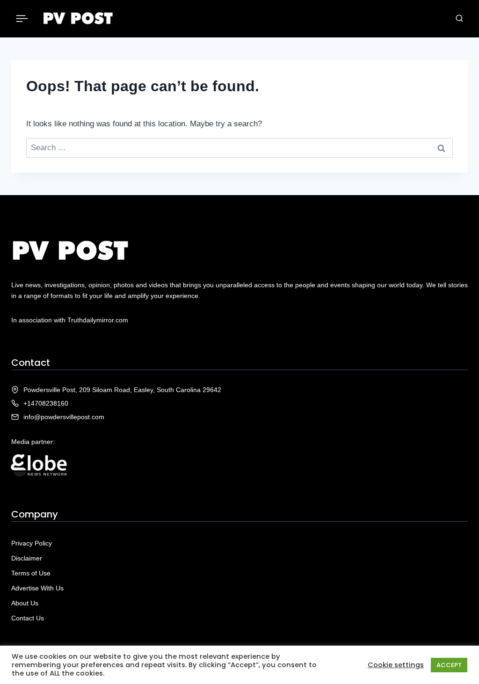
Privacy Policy (31, 543)
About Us (24, 603)
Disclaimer (26, 558)
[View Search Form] (459, 18)
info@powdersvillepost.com (63, 417)
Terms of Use (31, 573)
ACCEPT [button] (449, 665)
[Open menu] (22, 18)
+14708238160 (45, 403)
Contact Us (27, 618)
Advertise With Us (37, 588)
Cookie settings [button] (396, 665)
